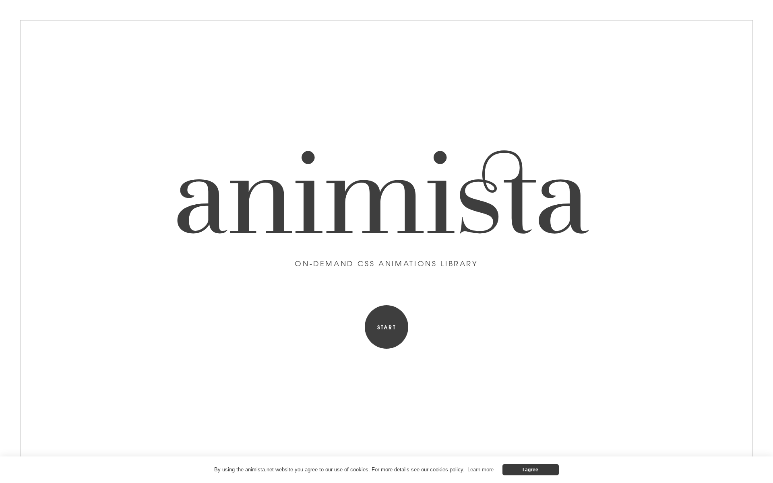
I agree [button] (530, 469)
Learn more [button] (480, 470)
